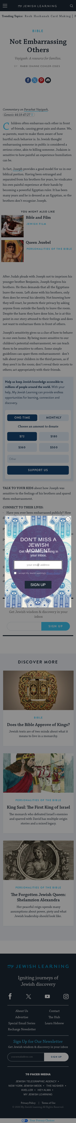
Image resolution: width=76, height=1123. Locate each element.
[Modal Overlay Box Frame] (38, 561)
